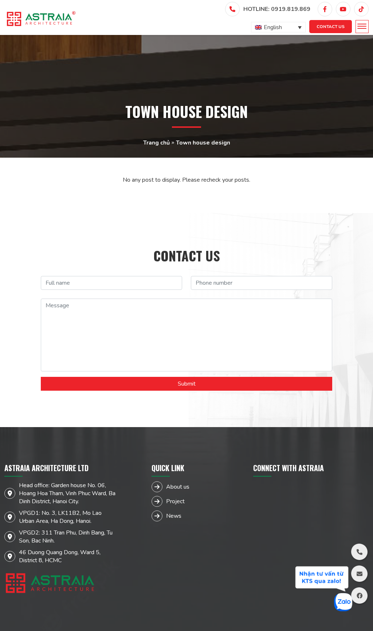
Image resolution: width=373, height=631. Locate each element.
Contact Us (331, 26)
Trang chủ (156, 143)
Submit (187, 384)
